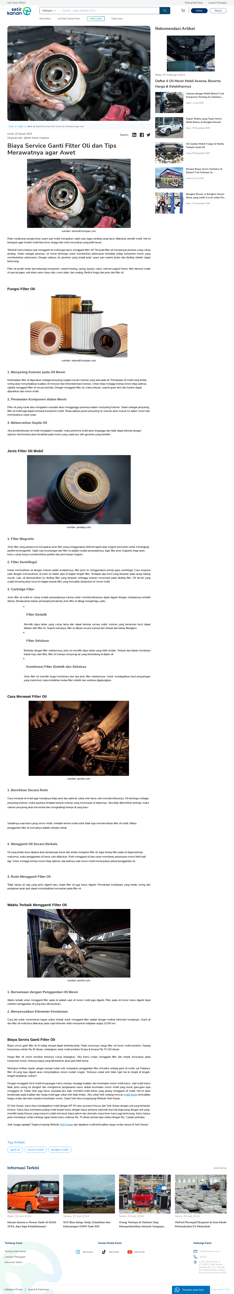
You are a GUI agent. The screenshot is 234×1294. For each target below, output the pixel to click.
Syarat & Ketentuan (38, 1289)
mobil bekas (130, 1094)
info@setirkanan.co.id (209, 1251)
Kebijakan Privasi (13, 1289)
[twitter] (148, 134)
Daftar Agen (117, 18)
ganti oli (15, 1150)
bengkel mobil (60, 1150)
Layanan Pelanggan (217, 2)
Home (11, 126)
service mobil (35, 1150)
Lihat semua (220, 1167)
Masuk (218, 10)
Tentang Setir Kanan (194, 2)
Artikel (20, 126)
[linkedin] (134, 135)
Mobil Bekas (45, 18)
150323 (203, 1257)
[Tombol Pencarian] (164, 10)
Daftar (199, 10)
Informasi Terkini (13, 1262)
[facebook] (142, 135)
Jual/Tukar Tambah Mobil (69, 18)
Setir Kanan (66, 1124)
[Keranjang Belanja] (183, 10)
